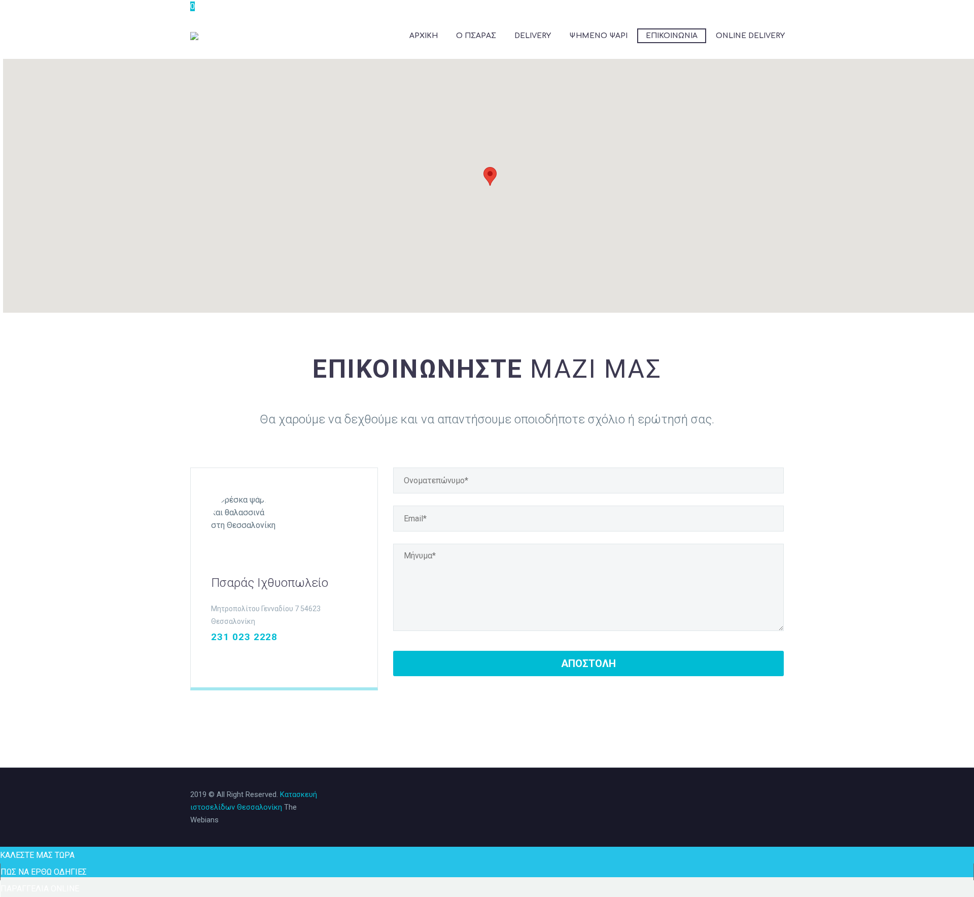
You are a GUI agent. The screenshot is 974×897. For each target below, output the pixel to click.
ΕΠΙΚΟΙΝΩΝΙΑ (672, 36)
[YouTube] (265, 657)
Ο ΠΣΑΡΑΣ (476, 36)
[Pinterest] (249, 657)
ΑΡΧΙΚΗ (423, 36)
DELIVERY (532, 36)
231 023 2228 (244, 637)
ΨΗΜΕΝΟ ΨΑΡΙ (598, 36)
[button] (490, 176)
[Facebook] (216, 657)
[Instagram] (232, 657)
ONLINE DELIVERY (750, 36)
